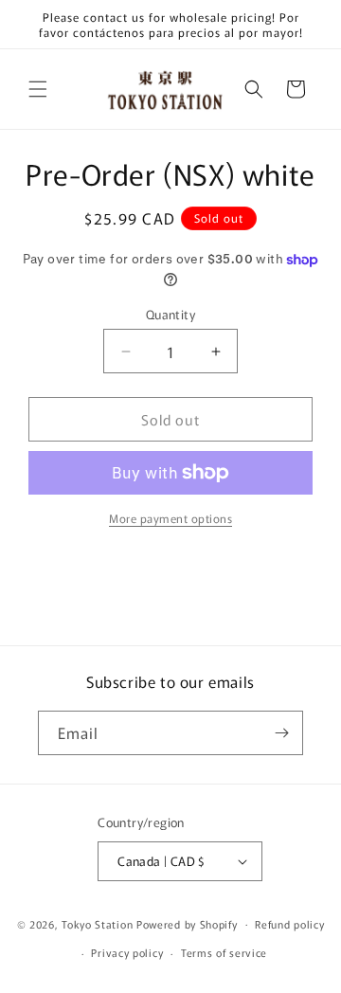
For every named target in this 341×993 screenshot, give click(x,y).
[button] (38, 89)
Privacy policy (127, 952)
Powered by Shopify (187, 922)
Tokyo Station (99, 922)
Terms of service (224, 952)
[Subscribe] (281, 733)
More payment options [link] (170, 518)
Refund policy (289, 923)
